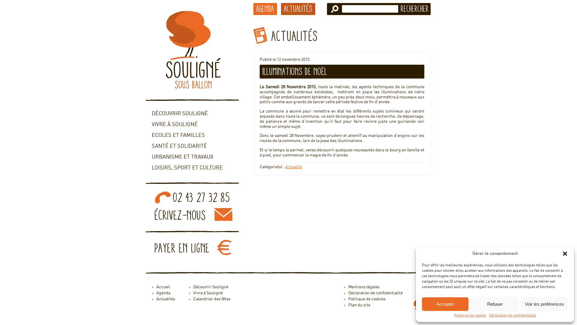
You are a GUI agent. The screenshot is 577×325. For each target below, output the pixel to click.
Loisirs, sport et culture (187, 168)
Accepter (445, 304)
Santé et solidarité (179, 146)
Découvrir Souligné (180, 113)
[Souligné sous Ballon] (192, 49)
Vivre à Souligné (175, 124)
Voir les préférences (544, 304)
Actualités (298, 9)
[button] (565, 254)
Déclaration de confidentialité (512, 315)
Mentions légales (364, 287)
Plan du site (359, 305)
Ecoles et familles (178, 135)
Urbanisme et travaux (182, 157)
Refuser (495, 304)
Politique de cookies (470, 315)
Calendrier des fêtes (211, 299)
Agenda (265, 9)
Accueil (163, 287)
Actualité (293, 167)
